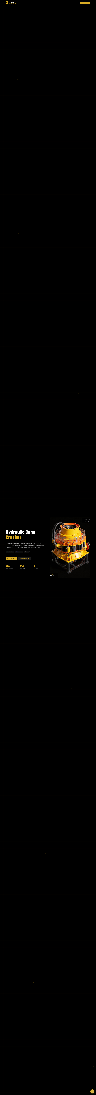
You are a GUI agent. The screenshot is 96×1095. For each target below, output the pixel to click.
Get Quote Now (85, 2)
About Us (28, 2)
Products (44, 2)
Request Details (24, 558)
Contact (64, 2)
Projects (50, 2)
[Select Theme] (92, 1091)
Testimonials (57, 2)
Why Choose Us (35, 2)
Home (22, 2)
